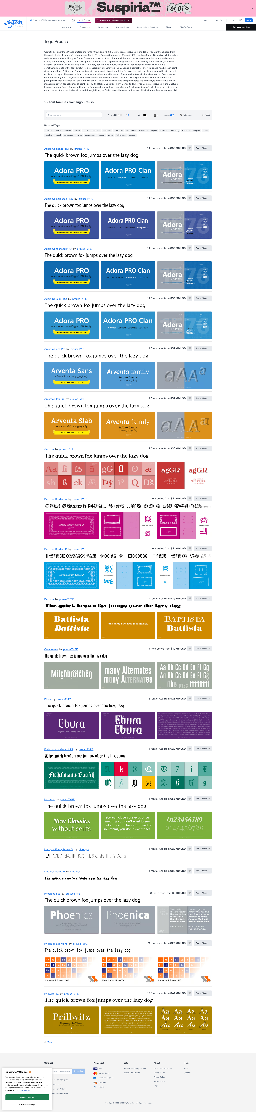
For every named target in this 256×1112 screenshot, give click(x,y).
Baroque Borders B (55, 549)
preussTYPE (81, 149)
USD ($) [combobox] (218, 20)
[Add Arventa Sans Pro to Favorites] (189, 348)
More (50, 1042)
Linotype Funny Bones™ (58, 849)
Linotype (84, 849)
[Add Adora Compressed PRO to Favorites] (189, 198)
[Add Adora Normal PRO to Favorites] (189, 298)
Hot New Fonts (122, 27)
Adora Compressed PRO (58, 199)
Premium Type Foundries (147, 27)
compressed (90, 135)
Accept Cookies (27, 1097)
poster (85, 131)
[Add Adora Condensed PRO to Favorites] (189, 248)
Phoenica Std (52, 893)
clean (205, 131)
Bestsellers (103, 27)
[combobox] (60, 20)
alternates (118, 131)
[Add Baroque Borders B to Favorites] (189, 548)
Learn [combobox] (205, 20)
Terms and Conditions (163, 1068)
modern (102, 135)
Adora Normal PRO (55, 299)
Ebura (47, 699)
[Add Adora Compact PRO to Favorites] (189, 148)
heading (49, 135)
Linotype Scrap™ (54, 871)
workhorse (143, 131)
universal (163, 131)
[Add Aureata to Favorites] (189, 448)
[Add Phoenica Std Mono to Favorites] (189, 943)
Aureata (49, 449)
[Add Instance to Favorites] (189, 798)
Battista (49, 599)
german (68, 131)
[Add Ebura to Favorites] (189, 698)
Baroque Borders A (55, 499)
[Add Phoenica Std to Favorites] (189, 893)
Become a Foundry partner (135, 1068)
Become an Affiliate (132, 1073)
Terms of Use (159, 1073)
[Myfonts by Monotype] (13, 24)
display (154, 131)
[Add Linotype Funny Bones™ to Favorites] (189, 848)
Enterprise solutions (241, 27)
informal (49, 131)
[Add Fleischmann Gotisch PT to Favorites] (189, 748)
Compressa (51, 649)
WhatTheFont (185, 27)
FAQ (185, 1068)
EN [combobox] (231, 20)
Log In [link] (248, 20)
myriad (79, 135)
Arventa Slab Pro (54, 399)
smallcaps (96, 131)
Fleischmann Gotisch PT (58, 749)
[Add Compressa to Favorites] (189, 648)
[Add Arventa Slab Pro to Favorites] (189, 398)
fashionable (121, 135)
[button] (252, 8)
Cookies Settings (27, 1104)
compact (196, 131)
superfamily (131, 131)
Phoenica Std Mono (55, 944)
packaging (175, 131)
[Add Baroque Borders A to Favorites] (189, 498)
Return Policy (159, 1081)
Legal (156, 1086)
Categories (84, 27)
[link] (30, 20)
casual (58, 135)
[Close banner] (129, 20)
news (110, 135)
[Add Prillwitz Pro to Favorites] (189, 993)
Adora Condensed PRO (58, 249)
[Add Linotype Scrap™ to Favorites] (189, 871)
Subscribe (78, 1071)
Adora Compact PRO (56, 149)
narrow (58, 131)
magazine (107, 131)
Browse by (65, 27)
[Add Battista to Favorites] (189, 598)
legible (77, 131)
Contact (187, 1073)
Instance (49, 799)
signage (132, 135)
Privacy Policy (159, 1077)
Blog (168, 27)
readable (186, 131)
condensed (68, 135)
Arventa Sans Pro (54, 349)
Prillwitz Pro (51, 994)
